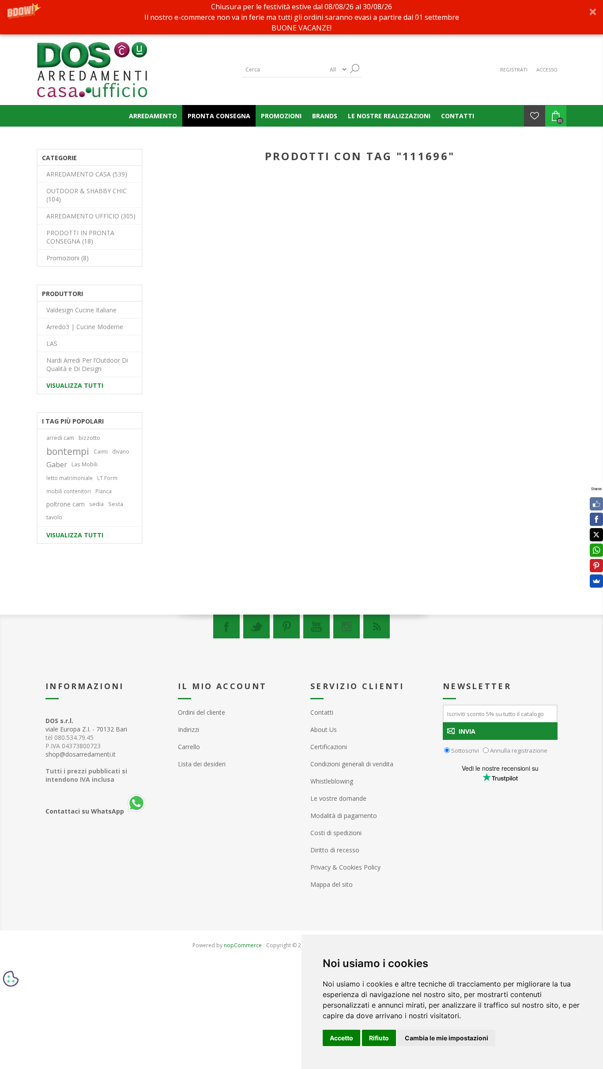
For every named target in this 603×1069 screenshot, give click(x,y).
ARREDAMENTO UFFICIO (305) (91, 216)
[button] (301, 17)
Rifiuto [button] (379, 1038)
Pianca (103, 491)
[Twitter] (256, 626)
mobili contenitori (68, 491)
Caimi (101, 451)
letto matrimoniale (69, 477)
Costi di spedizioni (336, 833)
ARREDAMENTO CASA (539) (86, 174)
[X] (596, 534)
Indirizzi (188, 729)
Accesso (547, 69)
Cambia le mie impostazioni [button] (446, 1038)
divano (120, 451)
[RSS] (376, 626)
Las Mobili (85, 464)
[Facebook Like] (596, 503)
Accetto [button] (341, 1038)
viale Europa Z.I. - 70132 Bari (86, 724)
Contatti (321, 712)
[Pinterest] (286, 626)
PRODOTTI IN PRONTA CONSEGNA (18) (80, 237)
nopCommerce (243, 945)
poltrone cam (65, 504)
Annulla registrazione (518, 750)
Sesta (115, 504)
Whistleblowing (331, 781)
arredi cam (60, 438)
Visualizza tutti (74, 385)
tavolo (54, 517)
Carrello (189, 747)
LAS (51, 343)
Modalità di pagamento (343, 815)
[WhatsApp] (596, 550)
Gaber (56, 464)
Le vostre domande (338, 798)
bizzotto (89, 438)
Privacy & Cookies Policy (345, 867)
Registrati (514, 69)
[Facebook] (226, 626)
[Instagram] (346, 626)
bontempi (67, 451)
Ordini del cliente (201, 712)
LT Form (107, 477)
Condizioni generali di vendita (351, 764)
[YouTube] (316, 626)
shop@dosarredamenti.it (80, 754)
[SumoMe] (596, 581)
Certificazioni (328, 747)
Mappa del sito (331, 884)
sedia (96, 504)
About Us (323, 729)
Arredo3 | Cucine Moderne (84, 327)
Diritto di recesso (334, 850)
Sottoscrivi (465, 750)
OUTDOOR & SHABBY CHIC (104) (86, 195)
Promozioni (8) (67, 258)
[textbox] (284, 69)
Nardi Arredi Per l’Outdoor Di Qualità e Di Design (87, 364)
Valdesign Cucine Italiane (81, 310)
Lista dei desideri (202, 764)
